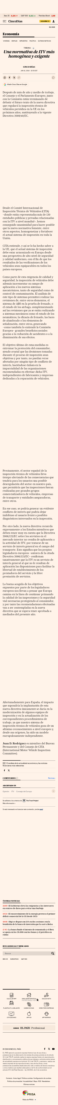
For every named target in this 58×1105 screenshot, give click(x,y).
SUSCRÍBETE (45, 21)
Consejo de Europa (24, 791)
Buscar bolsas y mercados (16, 946)
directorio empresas (46, 1008)
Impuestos (23, 41)
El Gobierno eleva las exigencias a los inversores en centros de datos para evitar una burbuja (28, 907)
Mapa (35, 1081)
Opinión (6, 791)
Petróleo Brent (44, 16)
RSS (39, 1081)
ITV (12, 791)
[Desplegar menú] (4, 21)
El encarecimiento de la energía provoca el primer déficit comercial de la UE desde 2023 (29, 915)
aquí (41, 809)
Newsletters (46, 1081)
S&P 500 (24, 16)
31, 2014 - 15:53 (29, 71)
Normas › (51, 778)
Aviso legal (17, 1078)
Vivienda (6, 41)
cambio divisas (29, 1008)
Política (33, 41)
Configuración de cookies (42, 1078)
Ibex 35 (6, 16)
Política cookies (27, 1078)
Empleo (14, 41)
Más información (8, 803)
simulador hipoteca (29, 998)
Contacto (9, 1078)
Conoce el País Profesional (29, 1027)
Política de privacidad (14, 1081)
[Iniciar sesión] (53, 21)
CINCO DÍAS (29, 67)
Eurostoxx (14, 959)
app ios (29, 1017)
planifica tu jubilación (11, 1008)
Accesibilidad (28, 1081)
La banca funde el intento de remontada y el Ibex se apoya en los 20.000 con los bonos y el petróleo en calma (28, 932)
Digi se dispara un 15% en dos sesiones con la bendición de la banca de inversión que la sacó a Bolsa (28, 923)
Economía (11, 34)
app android (46, 1017)
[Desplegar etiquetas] (53, 791)
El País (52, 27)
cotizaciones (11, 1017)
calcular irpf (11, 998)
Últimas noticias (44, 41)
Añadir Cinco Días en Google (17, 84)
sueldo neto (46, 998)
